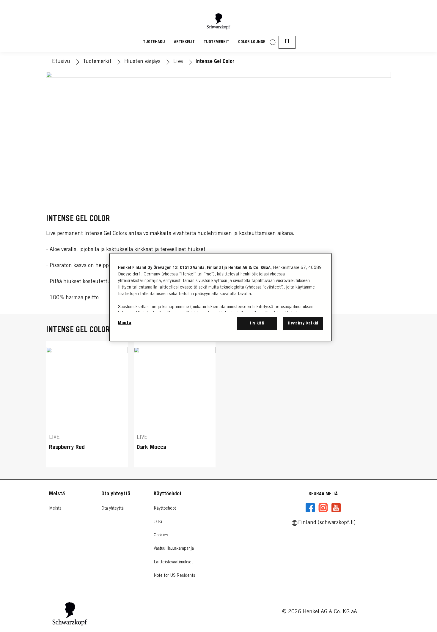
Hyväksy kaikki (303, 323)
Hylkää (257, 323)
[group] (218, 404)
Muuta (124, 323)
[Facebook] (310, 508)
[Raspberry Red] (87, 404)
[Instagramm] (323, 508)
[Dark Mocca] (175, 404)
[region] (220, 297)
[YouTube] (336, 508)
